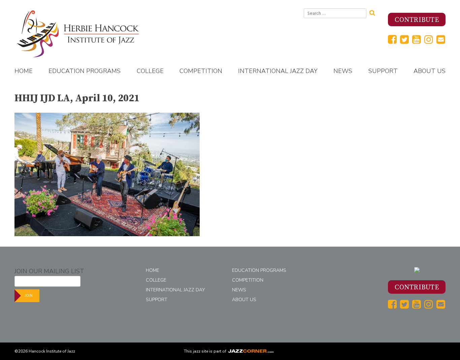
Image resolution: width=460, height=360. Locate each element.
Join (29, 295)
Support (383, 71)
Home (23, 71)
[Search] (374, 12)
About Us (430, 71)
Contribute (417, 20)
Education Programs (84, 71)
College (150, 71)
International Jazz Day (278, 71)
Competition (200, 71)
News (342, 71)
